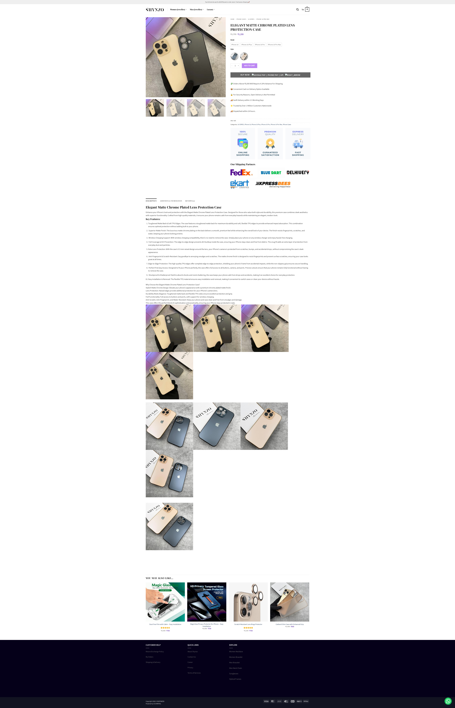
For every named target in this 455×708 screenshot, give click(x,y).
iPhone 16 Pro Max (262, 19)
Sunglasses (233, 673)
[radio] (234, 44)
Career (190, 662)
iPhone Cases (241, 19)
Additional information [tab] (171, 201)
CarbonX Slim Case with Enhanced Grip (290, 624)
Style (232, 49)
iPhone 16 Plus (256, 124)
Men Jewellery (196, 9)
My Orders (149, 657)
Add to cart (249, 65)
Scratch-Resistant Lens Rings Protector (248, 624)
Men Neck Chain (235, 668)
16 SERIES (251, 19)
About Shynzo (193, 651)
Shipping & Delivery (153, 662)
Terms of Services (194, 673)
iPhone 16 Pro (265, 124)
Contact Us (192, 657)
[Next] (221, 57)
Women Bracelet (235, 657)
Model (232, 40)
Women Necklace (236, 651)
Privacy (190, 667)
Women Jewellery (177, 9)
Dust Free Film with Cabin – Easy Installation (165, 624)
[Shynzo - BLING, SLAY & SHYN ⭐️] (155, 9)
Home (232, 19)
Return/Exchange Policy (155, 651)
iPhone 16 (248, 124)
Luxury (210, 9)
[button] (305, 9)
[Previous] (150, 57)
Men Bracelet (234, 662)
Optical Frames (235, 679)
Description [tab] (151, 201)
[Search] (297, 9)
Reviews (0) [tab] (190, 201)
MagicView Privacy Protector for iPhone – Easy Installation (206, 625)
